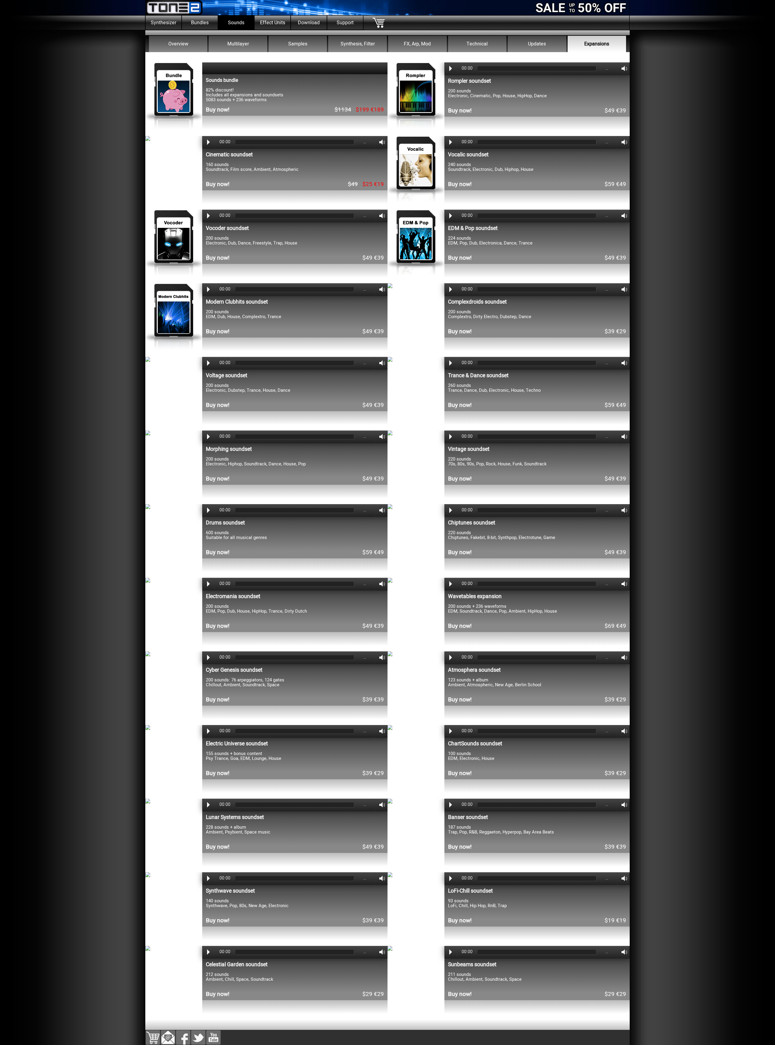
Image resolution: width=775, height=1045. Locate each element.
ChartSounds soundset (475, 743)
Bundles (200, 22)
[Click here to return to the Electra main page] (387, 32)
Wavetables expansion (475, 596)
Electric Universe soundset (237, 743)
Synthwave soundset (230, 891)
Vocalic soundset (468, 154)
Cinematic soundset (229, 154)
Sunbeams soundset (472, 964)
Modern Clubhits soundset (237, 302)
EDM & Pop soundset (473, 228)
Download (309, 22)
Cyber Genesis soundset (234, 670)
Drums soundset (225, 523)
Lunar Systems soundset (235, 817)
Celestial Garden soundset (237, 964)
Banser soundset (468, 817)
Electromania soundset (233, 596)
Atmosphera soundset (474, 670)
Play (450, 68)
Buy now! (217, 109)
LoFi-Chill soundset (470, 891)
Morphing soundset (229, 449)
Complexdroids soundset (477, 302)
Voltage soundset (226, 375)
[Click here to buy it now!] (173, 131)
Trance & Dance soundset (478, 375)
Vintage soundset (469, 449)
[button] (168, 1034)
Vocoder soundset (227, 228)
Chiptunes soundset (471, 523)
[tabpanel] (387, 55)
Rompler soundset (469, 81)
